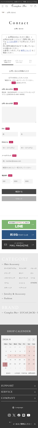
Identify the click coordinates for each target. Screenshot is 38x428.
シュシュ (22, 283)
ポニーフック (23, 278)
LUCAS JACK (27, 312)
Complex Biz (11, 312)
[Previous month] (29, 339)
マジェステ (23, 268)
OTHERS (34, 283)
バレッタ (34, 268)
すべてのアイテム (10, 268)
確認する (19, 192)
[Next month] (33, 339)
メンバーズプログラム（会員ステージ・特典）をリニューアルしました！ (19, 2)
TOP (3, 12)
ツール (33, 278)
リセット (19, 199)
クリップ (7, 273)
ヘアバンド (23, 287)
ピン (32, 273)
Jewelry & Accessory (15, 293)
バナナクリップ (9, 278)
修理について (26, 50)
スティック (8, 287)
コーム (6, 283)
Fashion (8, 298)
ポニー (21, 273)
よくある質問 (12, 42)
